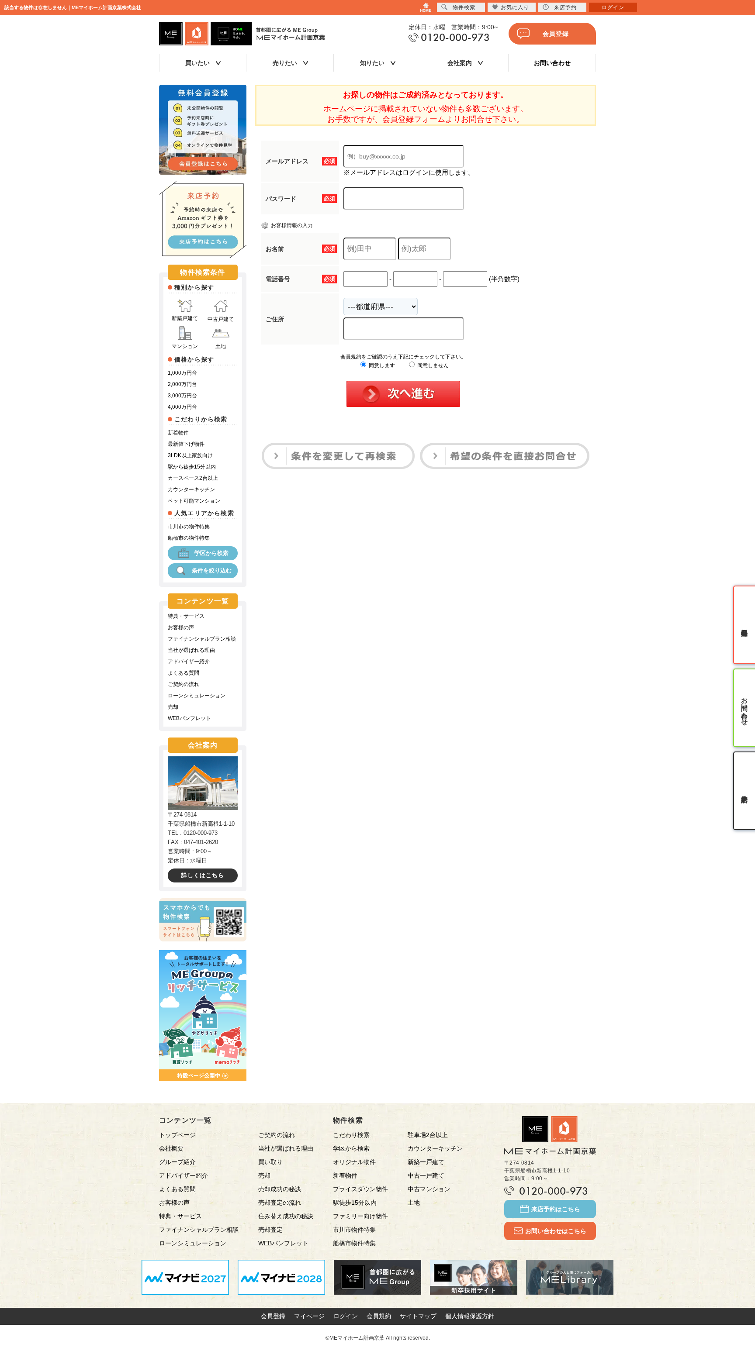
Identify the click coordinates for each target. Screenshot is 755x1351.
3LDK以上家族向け (190, 455)
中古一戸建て (426, 1175)
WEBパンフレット (189, 718)
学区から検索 (211, 553)
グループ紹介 (177, 1161)
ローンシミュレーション (196, 696)
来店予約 (565, 7)
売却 (173, 707)
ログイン (345, 1316)
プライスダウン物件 (360, 1189)
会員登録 (556, 33)
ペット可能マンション (194, 501)
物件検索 (464, 7)
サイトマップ (418, 1316)
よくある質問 (183, 673)
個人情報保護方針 (469, 1316)
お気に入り (515, 7)
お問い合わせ (552, 62)
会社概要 (171, 1148)
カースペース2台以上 (193, 478)
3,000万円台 (182, 396)
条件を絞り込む (212, 570)
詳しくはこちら (202, 875)
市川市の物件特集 (189, 527)
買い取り (270, 1161)
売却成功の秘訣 (279, 1189)
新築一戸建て (426, 1161)
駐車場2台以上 (428, 1134)
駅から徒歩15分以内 (192, 467)
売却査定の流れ (279, 1202)
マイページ (309, 1316)
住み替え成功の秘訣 (285, 1216)
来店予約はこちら (555, 1209)
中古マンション (429, 1189)
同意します (381, 365)
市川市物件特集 (354, 1229)
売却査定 (270, 1229)
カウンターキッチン (191, 489)
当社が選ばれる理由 (191, 650)
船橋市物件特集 (354, 1243)
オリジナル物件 (354, 1161)
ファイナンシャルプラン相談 (202, 639)
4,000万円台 (182, 407)
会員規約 (379, 1316)
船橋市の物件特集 (189, 538)
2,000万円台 (182, 384)
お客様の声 (181, 627)
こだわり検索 (351, 1134)
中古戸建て (221, 319)
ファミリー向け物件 (360, 1216)
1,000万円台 (182, 373)
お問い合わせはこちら (555, 1230)
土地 (220, 346)
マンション (185, 346)
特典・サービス (186, 616)
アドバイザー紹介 (189, 661)
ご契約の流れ (183, 684)
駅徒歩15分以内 (355, 1202)
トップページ (177, 1134)
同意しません (432, 365)
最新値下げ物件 (186, 444)
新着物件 (178, 433)
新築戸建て (185, 318)
